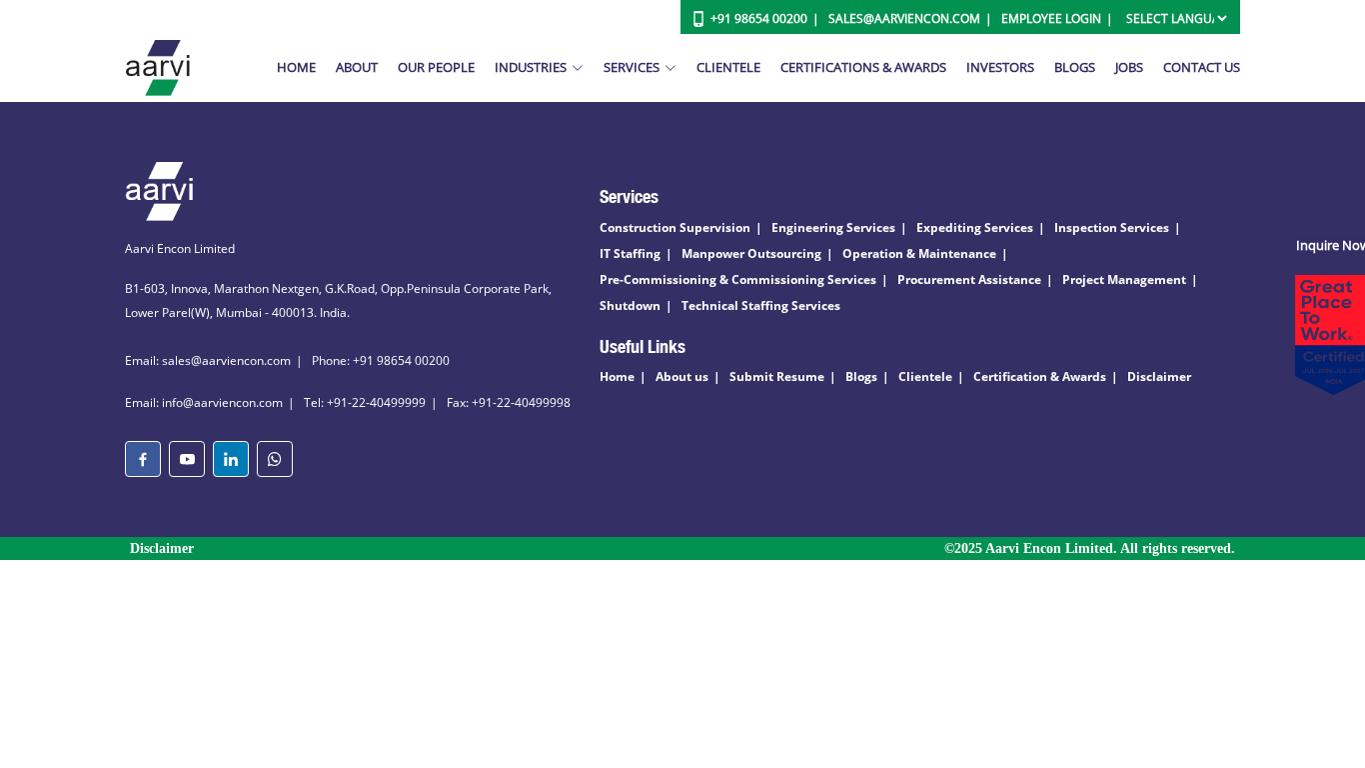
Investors (1000, 67)
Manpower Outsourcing (751, 253)
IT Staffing (630, 253)
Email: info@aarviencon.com (204, 402)
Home (296, 67)
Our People (436, 67)
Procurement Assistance (969, 279)
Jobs (1129, 67)
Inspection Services (1111, 227)
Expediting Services (974, 227)
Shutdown (630, 305)
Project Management (1124, 279)
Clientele (728, 67)
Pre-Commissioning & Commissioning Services (738, 279)
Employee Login (1051, 18)
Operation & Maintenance (919, 253)
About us (682, 376)
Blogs (1074, 67)
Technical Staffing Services (761, 305)
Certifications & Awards (863, 67)
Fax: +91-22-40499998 (509, 402)
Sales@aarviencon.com (904, 18)
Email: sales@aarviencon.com (208, 360)
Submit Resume (776, 376)
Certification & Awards (1039, 376)
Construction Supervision (675, 227)
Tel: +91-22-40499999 (365, 402)
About (357, 67)
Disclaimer (1159, 376)
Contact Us (1201, 67)
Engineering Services (833, 227)
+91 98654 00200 (758, 18)
